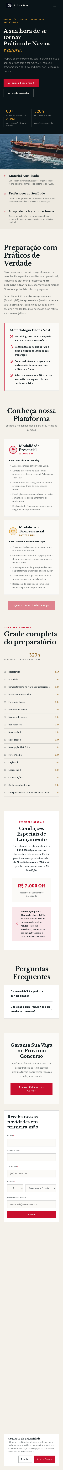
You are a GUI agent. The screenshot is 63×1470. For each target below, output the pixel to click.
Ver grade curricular (18, 93)
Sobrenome (13, 1150)
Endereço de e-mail (17, 1197)
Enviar (31, 1214)
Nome (10, 1135)
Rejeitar (25, 1459)
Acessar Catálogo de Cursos (31, 1088)
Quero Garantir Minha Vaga (31, 605)
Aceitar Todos (44, 1459)
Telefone (12, 1166)
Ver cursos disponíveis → (21, 83)
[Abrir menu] (55, 5)
